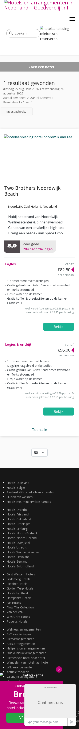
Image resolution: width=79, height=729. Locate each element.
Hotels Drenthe (17, 510)
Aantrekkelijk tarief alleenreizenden (30, 492)
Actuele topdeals (18, 672)
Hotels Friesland (18, 514)
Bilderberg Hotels (18, 579)
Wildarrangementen (20, 667)
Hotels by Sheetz (18, 593)
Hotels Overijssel (18, 543)
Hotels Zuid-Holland (20, 566)
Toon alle (39, 429)
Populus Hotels (17, 621)
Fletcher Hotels (17, 584)
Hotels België (16, 488)
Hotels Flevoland (18, 557)
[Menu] (72, 19)
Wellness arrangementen (24, 629)
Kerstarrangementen (21, 644)
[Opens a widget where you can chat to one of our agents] (50, 705)
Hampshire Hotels (19, 598)
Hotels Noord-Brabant (22, 533)
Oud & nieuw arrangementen (26, 653)
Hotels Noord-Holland (22, 538)
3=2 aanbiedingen (19, 634)
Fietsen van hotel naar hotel (26, 658)
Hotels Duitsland (18, 483)
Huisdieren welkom (20, 497)
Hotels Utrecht (17, 547)
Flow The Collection (20, 607)
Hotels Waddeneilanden (23, 552)
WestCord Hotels (18, 617)
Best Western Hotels (21, 574)
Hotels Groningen (19, 524)
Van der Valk (15, 612)
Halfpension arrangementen (26, 648)
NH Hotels (14, 603)
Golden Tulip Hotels (20, 588)
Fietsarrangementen (20, 639)
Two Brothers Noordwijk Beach (32, 191)
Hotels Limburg (17, 529)
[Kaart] (4, 121)
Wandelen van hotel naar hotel (27, 662)
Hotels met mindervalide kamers (29, 502)
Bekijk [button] (58, 326)
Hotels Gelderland (19, 519)
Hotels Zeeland (17, 561)
